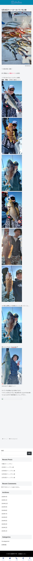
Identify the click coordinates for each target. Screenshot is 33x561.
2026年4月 (4, 496)
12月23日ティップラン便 (8, 477)
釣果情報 (4, 544)
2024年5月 (4, 520)
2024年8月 (4, 510)
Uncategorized (5, 541)
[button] (27, 383)
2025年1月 (4, 500)
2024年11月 (5, 503)
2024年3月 (4, 524)
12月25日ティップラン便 (8, 474)
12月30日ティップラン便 (8, 470)
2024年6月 (4, 517)
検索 (2, 450)
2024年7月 (4, 513)
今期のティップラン (7, 463)
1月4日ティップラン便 (8, 467)
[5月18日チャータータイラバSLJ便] (20, 378)
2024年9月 (4, 507)
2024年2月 (4, 527)
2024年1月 (4, 531)
